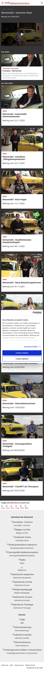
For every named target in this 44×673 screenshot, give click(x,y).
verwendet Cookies (31, 347)
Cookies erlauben (22, 353)
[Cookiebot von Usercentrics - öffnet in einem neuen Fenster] (33, 312)
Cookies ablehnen (22, 359)
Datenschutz (30, 665)
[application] (22, 34)
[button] (22, 34)
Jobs (11, 665)
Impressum (19, 665)
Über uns (4, 665)
